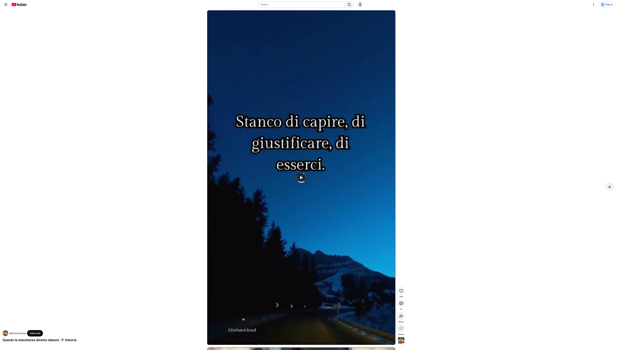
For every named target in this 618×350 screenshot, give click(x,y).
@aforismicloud (18, 333)
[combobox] (302, 4)
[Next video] (609, 186)
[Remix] (401, 328)
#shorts (71, 340)
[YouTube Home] (19, 4)
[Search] (349, 4)
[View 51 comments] (401, 303)
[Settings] (594, 4)
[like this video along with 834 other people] (401, 291)
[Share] (401, 316)
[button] (5, 333)
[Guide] (6, 4)
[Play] (301, 177)
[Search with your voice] (360, 4)
